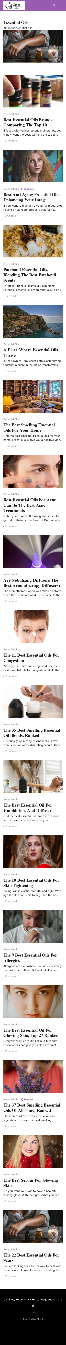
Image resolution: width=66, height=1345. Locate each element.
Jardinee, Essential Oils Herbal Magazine (28, 1299)
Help (33, 1312)
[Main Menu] (60, 5)
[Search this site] (54, 5)
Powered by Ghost (33, 1319)
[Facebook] (33, 1305)
